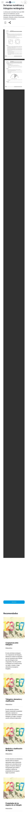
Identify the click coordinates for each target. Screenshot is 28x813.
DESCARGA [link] (14, 602)
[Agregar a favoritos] (5, 22)
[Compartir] (10, 22)
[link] (25, 2)
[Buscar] (22, 2)
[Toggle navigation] (1, 0)
